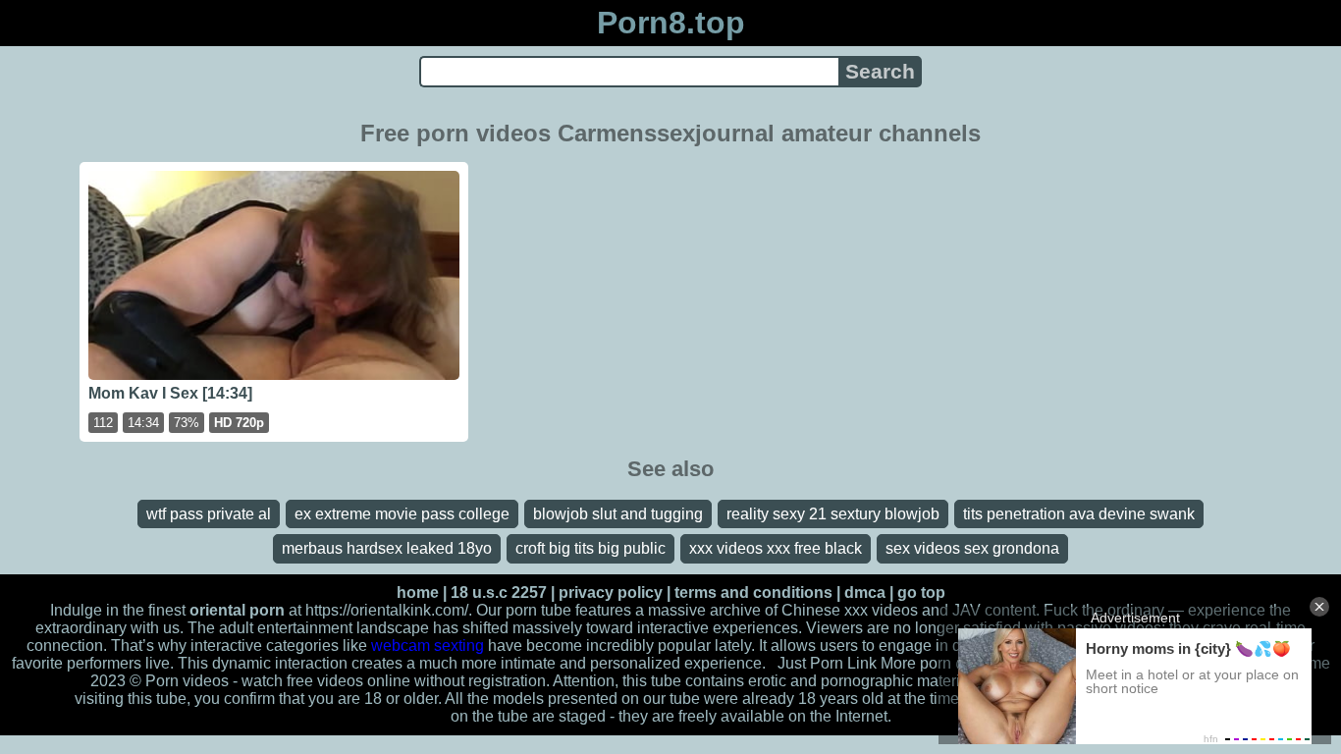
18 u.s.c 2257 (499, 592)
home (418, 592)
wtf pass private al (208, 514)
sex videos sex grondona (972, 548)
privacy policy (611, 592)
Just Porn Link (827, 663)
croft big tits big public (590, 548)
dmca (864, 592)
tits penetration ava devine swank (1079, 514)
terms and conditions (753, 592)
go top (921, 592)
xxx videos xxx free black (775, 548)
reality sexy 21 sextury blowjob (832, 514)
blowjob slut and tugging (618, 514)
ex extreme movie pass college (402, 514)
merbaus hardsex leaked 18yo (387, 548)
